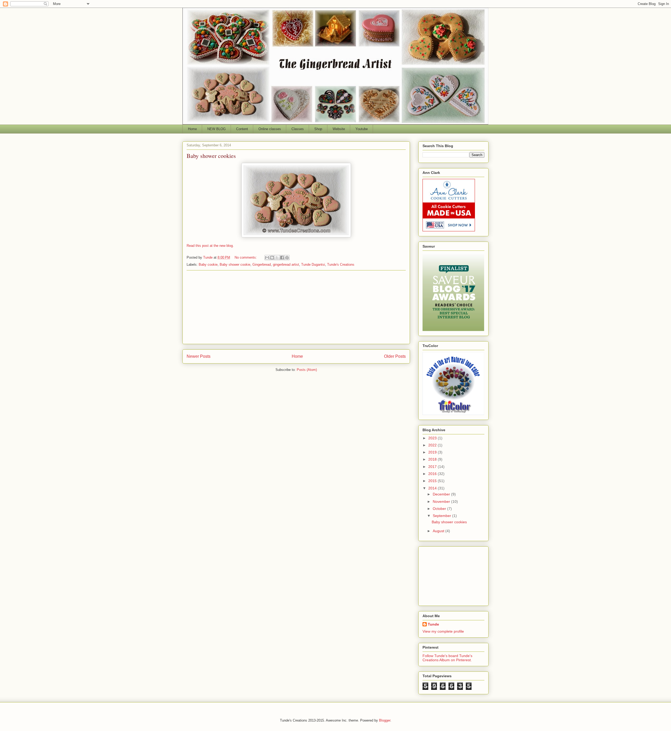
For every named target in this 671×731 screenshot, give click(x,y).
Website (339, 129)
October (440, 508)
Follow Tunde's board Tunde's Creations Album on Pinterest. (447, 658)
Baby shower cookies (211, 155)
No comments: (246, 257)
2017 (433, 467)
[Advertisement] (296, 307)
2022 (433, 445)
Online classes (269, 129)
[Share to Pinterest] (287, 257)
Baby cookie (208, 264)
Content (242, 129)
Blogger (384, 720)
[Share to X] (277, 257)
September (442, 516)
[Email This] (267, 257)
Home (192, 129)
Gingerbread (261, 264)
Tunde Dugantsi (313, 264)
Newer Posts (198, 356)
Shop (318, 129)
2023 (433, 438)
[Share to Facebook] (282, 257)
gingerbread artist (286, 264)
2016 (433, 474)
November (442, 501)
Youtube (361, 129)
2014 (433, 488)
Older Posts (395, 356)
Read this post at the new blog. (210, 246)
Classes (297, 129)
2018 (433, 459)
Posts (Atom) (307, 370)
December (442, 494)
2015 (433, 481)
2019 (433, 452)
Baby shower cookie (235, 264)
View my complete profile (443, 631)
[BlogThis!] (272, 257)
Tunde (433, 624)
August (439, 531)
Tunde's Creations (340, 264)
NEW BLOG (216, 129)
